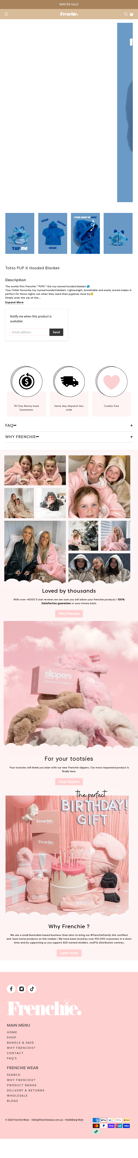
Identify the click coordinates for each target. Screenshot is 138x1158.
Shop (11, 1037)
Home (12, 1032)
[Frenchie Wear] (69, 14)
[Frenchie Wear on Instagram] (22, 990)
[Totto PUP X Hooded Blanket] (69, 112)
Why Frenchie (69, 614)
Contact (15, 1053)
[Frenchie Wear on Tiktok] (32, 990)
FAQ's (12, 1058)
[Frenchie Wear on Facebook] (11, 990)
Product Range (22, 1085)
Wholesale (17, 1095)
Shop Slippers (69, 782)
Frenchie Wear (21, 1120)
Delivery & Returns (26, 1090)
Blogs (12, 1101)
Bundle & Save (20, 1043)
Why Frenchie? (21, 1048)
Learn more (69, 953)
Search (13, 1075)
